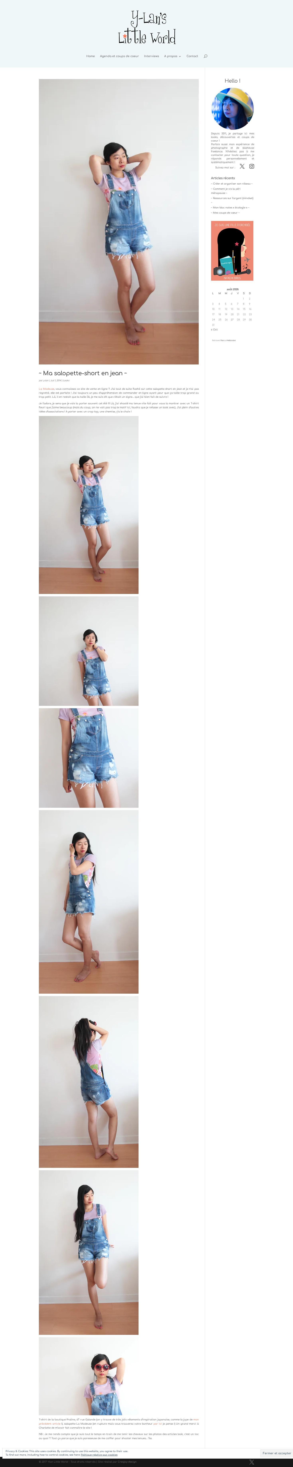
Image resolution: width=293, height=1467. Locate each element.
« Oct (214, 329)
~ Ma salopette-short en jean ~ (83, 373)
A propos (170, 56)
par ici (157, 1423)
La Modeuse (46, 389)
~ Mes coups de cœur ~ (225, 212)
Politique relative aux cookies (99, 1454)
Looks (66, 380)
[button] (89, 505)
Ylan (222, 340)
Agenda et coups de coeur (119, 56)
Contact (192, 56)
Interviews (151, 56)
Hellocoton (231, 340)
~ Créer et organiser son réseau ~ (232, 183)
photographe (219, 148)
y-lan (45, 380)
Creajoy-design (127, 1461)
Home (90, 56)
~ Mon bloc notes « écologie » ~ (230, 207)
